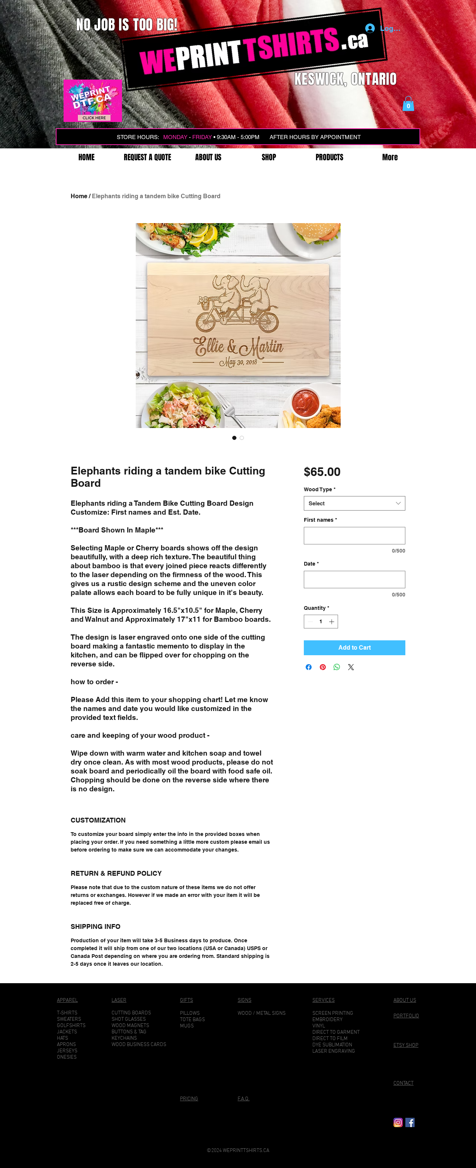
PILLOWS (190, 1013)
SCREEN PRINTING (332, 1013)
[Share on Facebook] (308, 667)
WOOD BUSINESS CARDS (139, 1045)
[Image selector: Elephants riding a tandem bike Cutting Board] (234, 437)
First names (320, 520)
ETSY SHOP (405, 1045)
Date (311, 564)
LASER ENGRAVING (333, 1051)
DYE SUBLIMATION (332, 1045)
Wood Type (319, 489)
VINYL (318, 1026)
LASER (119, 1000)
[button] (408, 103)
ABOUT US (404, 1000)
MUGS (187, 1026)
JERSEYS (67, 1051)
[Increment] (332, 621)
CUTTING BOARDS (131, 1013)
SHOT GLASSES (129, 1019)
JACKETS (67, 1032)
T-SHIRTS (67, 1013)
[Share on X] (351, 667)
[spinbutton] (321, 621)
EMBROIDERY (327, 1020)
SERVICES (323, 1000)
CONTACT (403, 1083)
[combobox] (354, 503)
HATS (62, 1038)
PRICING (189, 1099)
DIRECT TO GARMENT (336, 1032)
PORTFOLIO (406, 1016)
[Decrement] (309, 621)
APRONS (66, 1045)
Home (79, 196)
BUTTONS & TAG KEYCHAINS (129, 1035)
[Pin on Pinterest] (322, 667)
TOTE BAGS (192, 1020)
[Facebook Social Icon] (410, 1122)
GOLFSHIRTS (71, 1026)
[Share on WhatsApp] (336, 667)
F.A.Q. (244, 1099)
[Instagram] (398, 1122)
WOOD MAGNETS (130, 1026)
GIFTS (186, 1000)
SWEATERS (69, 1019)
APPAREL (67, 1000)
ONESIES (67, 1057)
